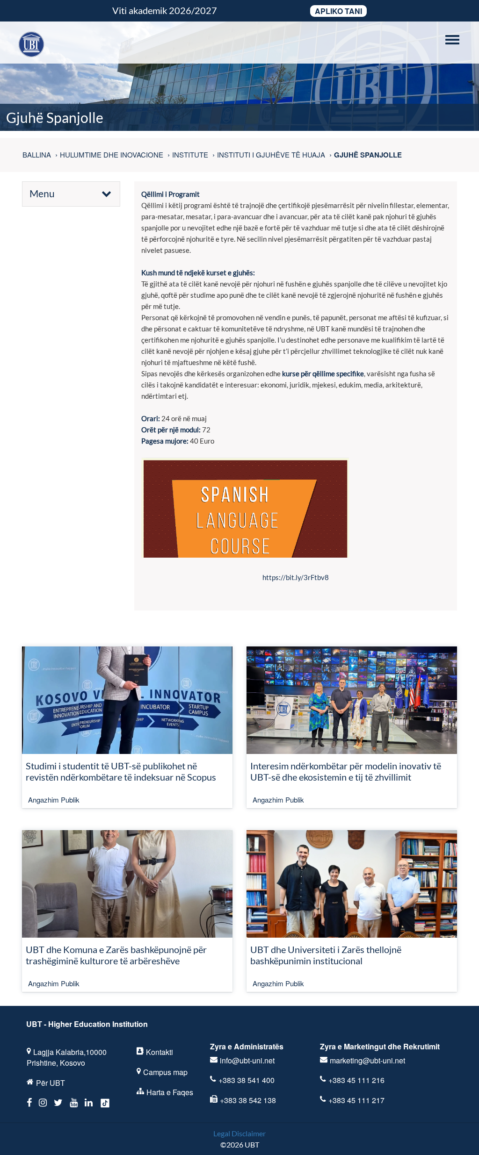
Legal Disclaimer (239, 1133)
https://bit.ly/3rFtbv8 (295, 577)
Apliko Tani (338, 11)
